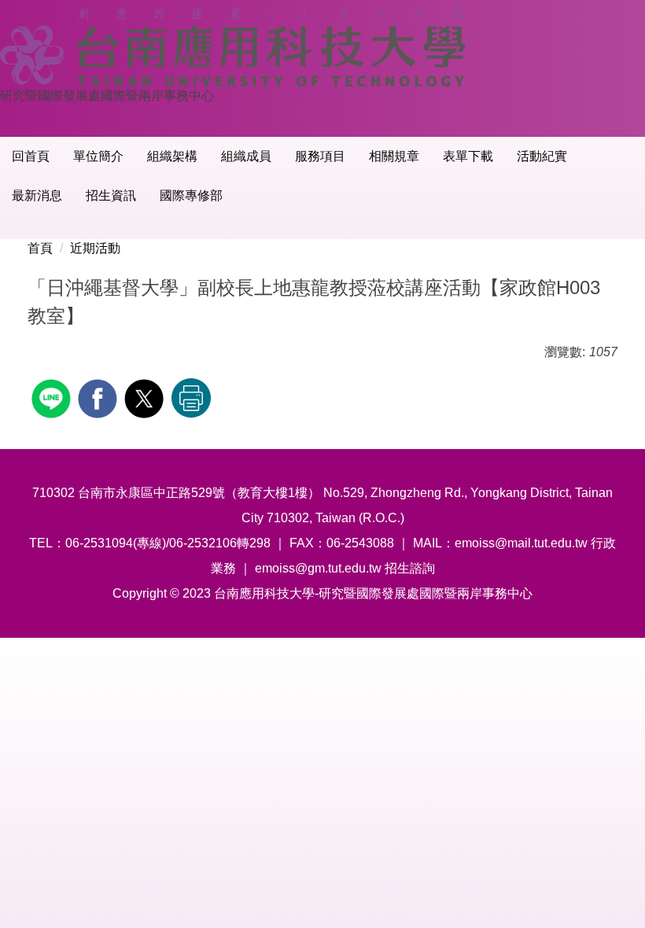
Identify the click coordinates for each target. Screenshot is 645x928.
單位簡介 (98, 156)
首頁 (40, 248)
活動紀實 (542, 156)
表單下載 (468, 156)
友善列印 (191, 398)
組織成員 (246, 156)
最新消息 (37, 195)
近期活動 (95, 248)
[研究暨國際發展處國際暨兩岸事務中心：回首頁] (238, 47)
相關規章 (394, 156)
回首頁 (31, 156)
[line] (53, 396)
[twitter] (146, 396)
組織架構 (172, 156)
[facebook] (99, 396)
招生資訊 (111, 195)
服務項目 (320, 156)
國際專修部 (191, 195)
